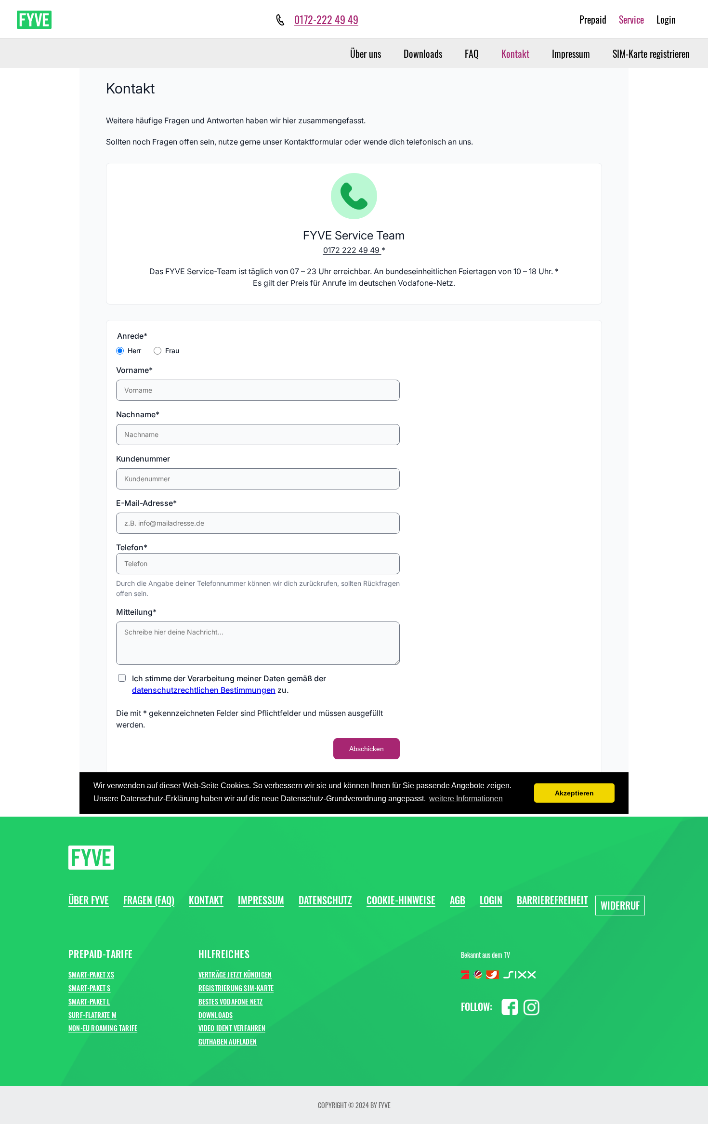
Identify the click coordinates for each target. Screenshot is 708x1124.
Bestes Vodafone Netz (230, 1001)
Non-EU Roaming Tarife (102, 1028)
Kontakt (515, 53)
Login (666, 19)
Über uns (365, 53)
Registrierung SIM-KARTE (236, 988)
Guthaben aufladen (227, 1041)
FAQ (472, 53)
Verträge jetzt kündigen (235, 974)
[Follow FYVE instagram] (531, 1005)
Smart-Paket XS (91, 974)
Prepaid (592, 19)
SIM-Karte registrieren (651, 53)
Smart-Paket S (89, 988)
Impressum (571, 53)
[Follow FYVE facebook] (509, 1005)
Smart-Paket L (89, 1001)
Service (631, 19)
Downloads (423, 53)
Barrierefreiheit (552, 900)
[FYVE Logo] (34, 20)
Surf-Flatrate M (92, 1015)
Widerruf (620, 905)
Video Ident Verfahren (231, 1028)
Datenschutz (325, 900)
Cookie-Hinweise (401, 900)
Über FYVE (88, 900)
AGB (457, 900)
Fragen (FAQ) (148, 900)
